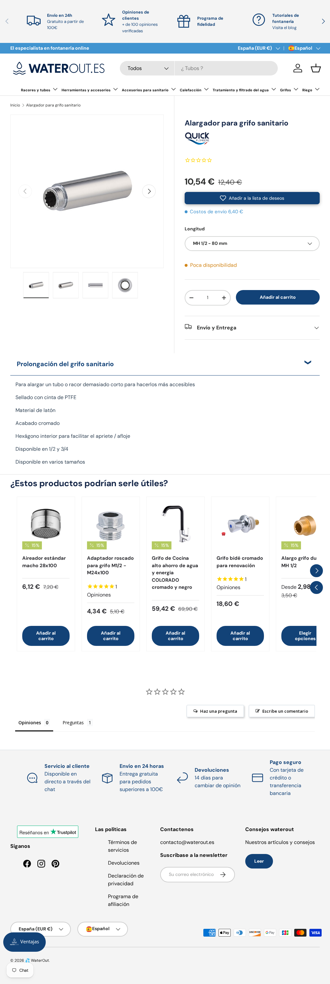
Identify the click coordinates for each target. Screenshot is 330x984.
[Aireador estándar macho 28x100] (46, 525)
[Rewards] (24, 942)
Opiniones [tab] (29, 722)
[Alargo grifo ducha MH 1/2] (305, 525)
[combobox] (199, 68)
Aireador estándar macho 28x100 (44, 562)
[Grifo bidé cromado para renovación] (240, 525)
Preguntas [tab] (73, 722)
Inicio (15, 105)
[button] (316, 68)
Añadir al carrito (278, 297)
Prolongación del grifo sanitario (65, 364)
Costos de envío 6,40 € (216, 211)
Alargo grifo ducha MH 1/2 (303, 562)
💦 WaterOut (37, 960)
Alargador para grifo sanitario (53, 105)
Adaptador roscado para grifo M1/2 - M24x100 (110, 565)
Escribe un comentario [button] (285, 711)
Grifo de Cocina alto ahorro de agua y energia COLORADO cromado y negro (175, 572)
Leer (259, 861)
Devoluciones (124, 862)
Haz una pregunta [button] (218, 711)
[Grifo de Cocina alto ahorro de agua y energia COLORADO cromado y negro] (175, 525)
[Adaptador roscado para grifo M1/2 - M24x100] (110, 525)
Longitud (195, 229)
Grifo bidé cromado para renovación (240, 562)
